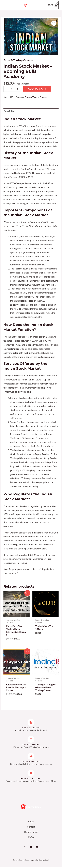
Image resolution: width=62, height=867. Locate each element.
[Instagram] (25, 847)
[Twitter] (37, 847)
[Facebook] (31, 847)
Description (9, 111)
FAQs (31, 837)
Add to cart (37, 88)
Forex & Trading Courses (18, 60)
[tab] (31, 111)
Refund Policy (31, 832)
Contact (31, 826)
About (31, 821)
